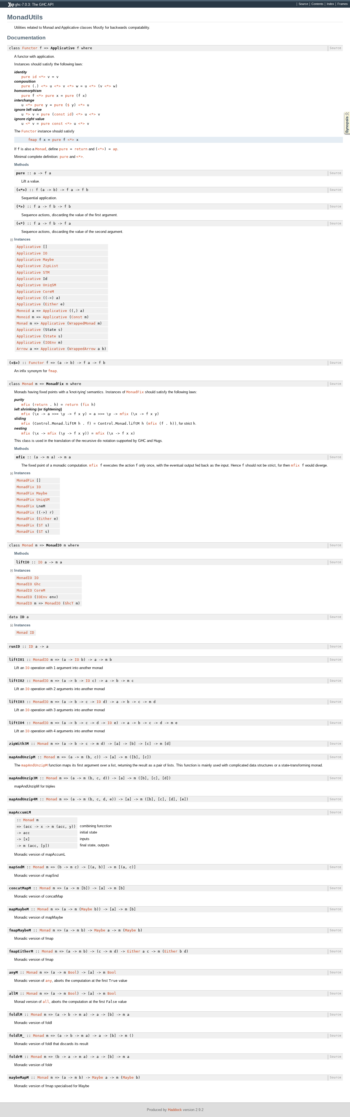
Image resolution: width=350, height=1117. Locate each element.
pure (25, 77)
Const (76, 317)
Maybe (48, 259)
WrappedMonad (82, 323)
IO (45, 253)
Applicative (29, 247)
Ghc (37, 584)
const (59, 114)
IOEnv (50, 342)
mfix (25, 405)
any (48, 981)
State (50, 336)
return (81, 149)
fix (86, 405)
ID (32, 632)
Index (330, 4)
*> (28, 114)
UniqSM (49, 285)
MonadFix (135, 392)
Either (51, 304)
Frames (342, 4)
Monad (40, 149)
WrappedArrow (82, 349)
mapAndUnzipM (34, 765)
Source (303, 4)
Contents (317, 4)
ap (115, 149)
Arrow (22, 349)
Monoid (23, 311)
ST (41, 525)
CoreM (48, 292)
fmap (32, 140)
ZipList (50, 266)
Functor (29, 48)
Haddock (175, 1110)
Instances (22, 239)
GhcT (69, 603)
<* (28, 123)
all (46, 1002)
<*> (42, 77)
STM (46, 272)
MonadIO (24, 578)
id (34, 77)
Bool (72, 972)
